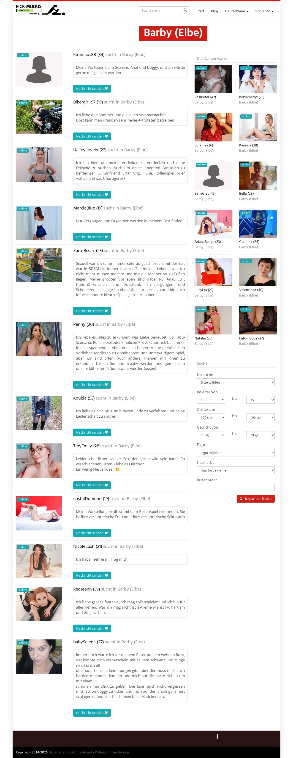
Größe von (206, 409)
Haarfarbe (205, 462)
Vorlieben (263, 11)
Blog (214, 11)
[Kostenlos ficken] (41, 11)
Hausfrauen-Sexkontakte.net (70, 752)
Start (200, 11)
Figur (201, 444)
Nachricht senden (90, 88)
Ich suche (205, 374)
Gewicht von (207, 427)
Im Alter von (207, 392)
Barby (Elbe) (134, 55)
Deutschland (235, 11)
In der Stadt (207, 479)
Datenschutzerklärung (112, 752)
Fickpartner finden (257, 498)
